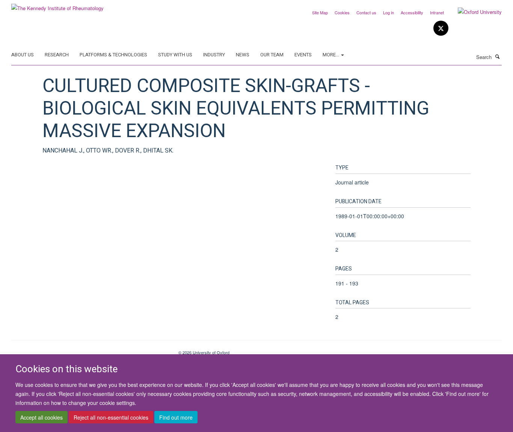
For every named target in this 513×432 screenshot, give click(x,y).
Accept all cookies (41, 417)
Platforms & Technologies (113, 54)
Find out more (176, 417)
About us (22, 54)
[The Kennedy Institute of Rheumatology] (57, 5)
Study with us (175, 54)
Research (57, 54)
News (242, 54)
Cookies (342, 12)
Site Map (320, 12)
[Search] (497, 56)
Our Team (272, 54)
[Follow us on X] (440, 28)
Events (303, 54)
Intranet (437, 12)
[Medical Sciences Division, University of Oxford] (89, 350)
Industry (214, 54)
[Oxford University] (474, 12)
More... (331, 54)
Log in (388, 12)
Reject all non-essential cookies (111, 417)
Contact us (366, 12)
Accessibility (412, 12)
